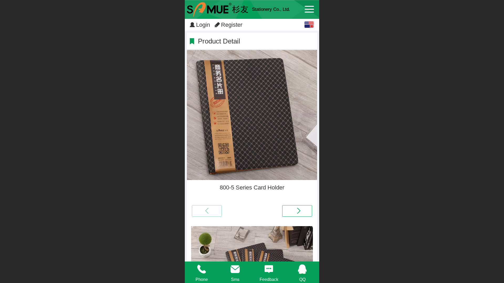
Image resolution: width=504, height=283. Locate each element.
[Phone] (201, 269)
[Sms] (235, 269)
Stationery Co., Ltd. (271, 9)
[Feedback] (269, 269)
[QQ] (302, 269)
